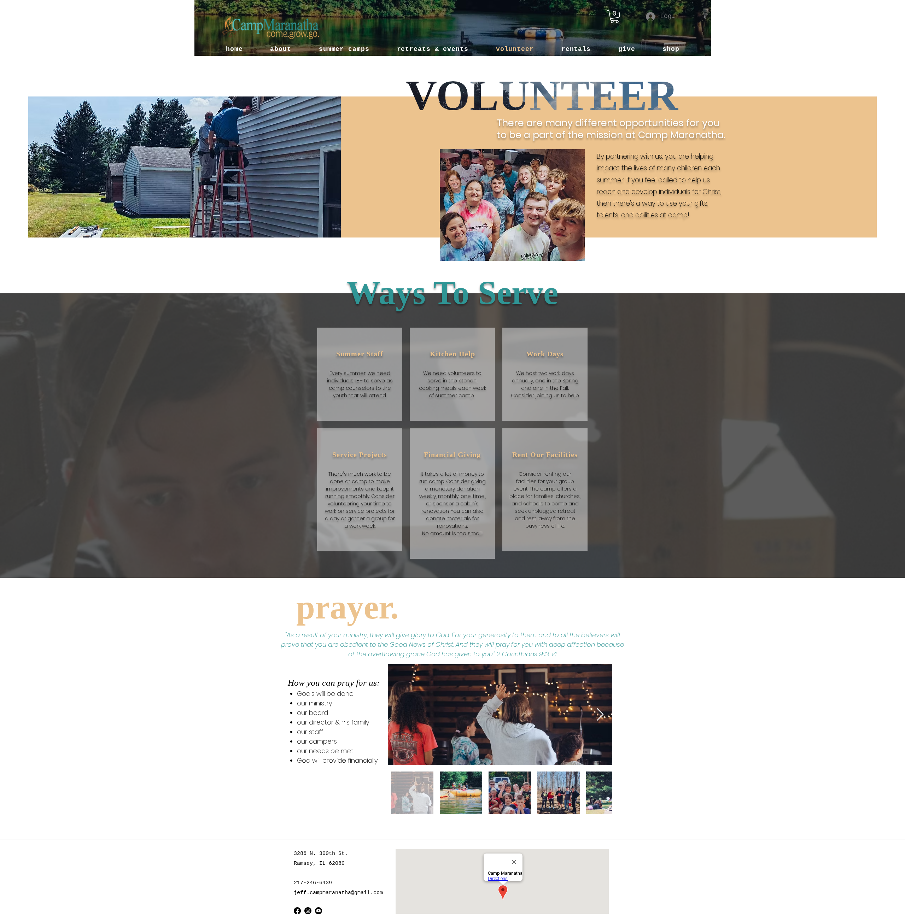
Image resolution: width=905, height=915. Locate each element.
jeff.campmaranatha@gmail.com (338, 893)
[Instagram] (307, 910)
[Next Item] (600, 715)
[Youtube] (318, 910)
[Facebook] (297, 910)
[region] (359, 374)
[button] (614, 16)
